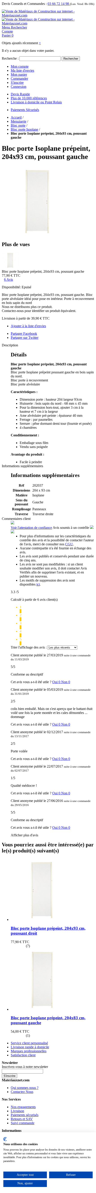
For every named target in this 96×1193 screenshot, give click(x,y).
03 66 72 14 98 (59, 4)
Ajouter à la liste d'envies (28, 326)
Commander (19, 78)
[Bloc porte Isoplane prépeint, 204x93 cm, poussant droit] (42, 919)
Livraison (17, 1111)
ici (38, 584)
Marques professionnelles (28, 1051)
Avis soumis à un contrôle (71, 528)
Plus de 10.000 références (29, 98)
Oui (56, 682)
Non (65, 682)
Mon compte (20, 66)
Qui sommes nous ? (24, 1088)
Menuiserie (18, 121)
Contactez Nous (22, 1092)
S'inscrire (17, 82)
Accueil (16, 117)
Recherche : (10, 58)
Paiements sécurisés (24, 1115)
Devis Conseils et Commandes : (24, 4)
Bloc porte (18, 125)
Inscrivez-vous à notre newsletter (25, 1067)
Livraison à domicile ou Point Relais (36, 102)
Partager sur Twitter (24, 337)
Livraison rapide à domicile (30, 1047)
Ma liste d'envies (22, 70)
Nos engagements (23, 1107)
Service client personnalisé (29, 1043)
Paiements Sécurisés (25, 110)
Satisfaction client (23, 1055)
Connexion (18, 86)
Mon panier (19, 74)
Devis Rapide (20, 94)
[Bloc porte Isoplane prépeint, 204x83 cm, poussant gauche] (42, 1009)
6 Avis (8, 279)
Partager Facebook (24, 333)
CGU (69, 544)
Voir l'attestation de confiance (31, 528)
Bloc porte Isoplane (24, 129)
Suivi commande (22, 1123)
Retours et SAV (22, 1119)
